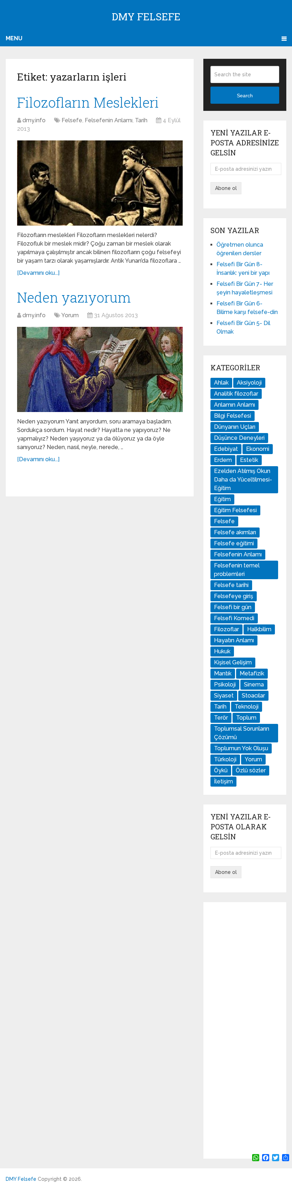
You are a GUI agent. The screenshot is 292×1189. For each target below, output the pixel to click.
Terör (221, 717)
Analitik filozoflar (236, 393)
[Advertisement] (244, 1030)
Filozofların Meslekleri (88, 102)
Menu (14, 38)
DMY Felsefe (146, 16)
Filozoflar (226, 629)
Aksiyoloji (249, 382)
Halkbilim (259, 629)
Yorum (70, 315)
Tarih (141, 120)
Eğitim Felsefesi (235, 510)
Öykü (221, 770)
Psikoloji (225, 684)
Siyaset (224, 695)
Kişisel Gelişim (233, 662)
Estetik (249, 460)
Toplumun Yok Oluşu (241, 748)
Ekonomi (257, 449)
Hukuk (222, 651)
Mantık (222, 673)
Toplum (246, 717)
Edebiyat (226, 449)
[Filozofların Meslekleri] (100, 183)
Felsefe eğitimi (234, 543)
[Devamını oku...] (38, 272)
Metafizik (252, 673)
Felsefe (72, 120)
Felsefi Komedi (234, 618)
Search (245, 95)
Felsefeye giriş (233, 596)
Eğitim (222, 499)
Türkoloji (225, 759)
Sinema (254, 684)
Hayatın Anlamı (234, 640)
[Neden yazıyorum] (100, 369)
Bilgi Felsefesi (232, 415)
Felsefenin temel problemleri (237, 569)
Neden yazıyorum (74, 297)
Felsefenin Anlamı (108, 120)
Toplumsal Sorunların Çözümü (241, 733)
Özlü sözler (251, 770)
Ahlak (221, 382)
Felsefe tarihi (231, 585)
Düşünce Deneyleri (239, 437)
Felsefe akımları (235, 532)
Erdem (223, 460)
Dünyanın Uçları (234, 426)
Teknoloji (247, 706)
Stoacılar (253, 695)
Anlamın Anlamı (234, 404)
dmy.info (34, 120)
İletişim (223, 781)
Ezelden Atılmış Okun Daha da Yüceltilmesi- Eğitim (243, 479)
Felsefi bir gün (232, 607)
